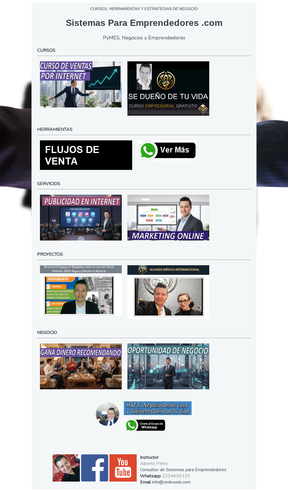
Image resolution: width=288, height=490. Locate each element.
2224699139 (176, 476)
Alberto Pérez (154, 463)
